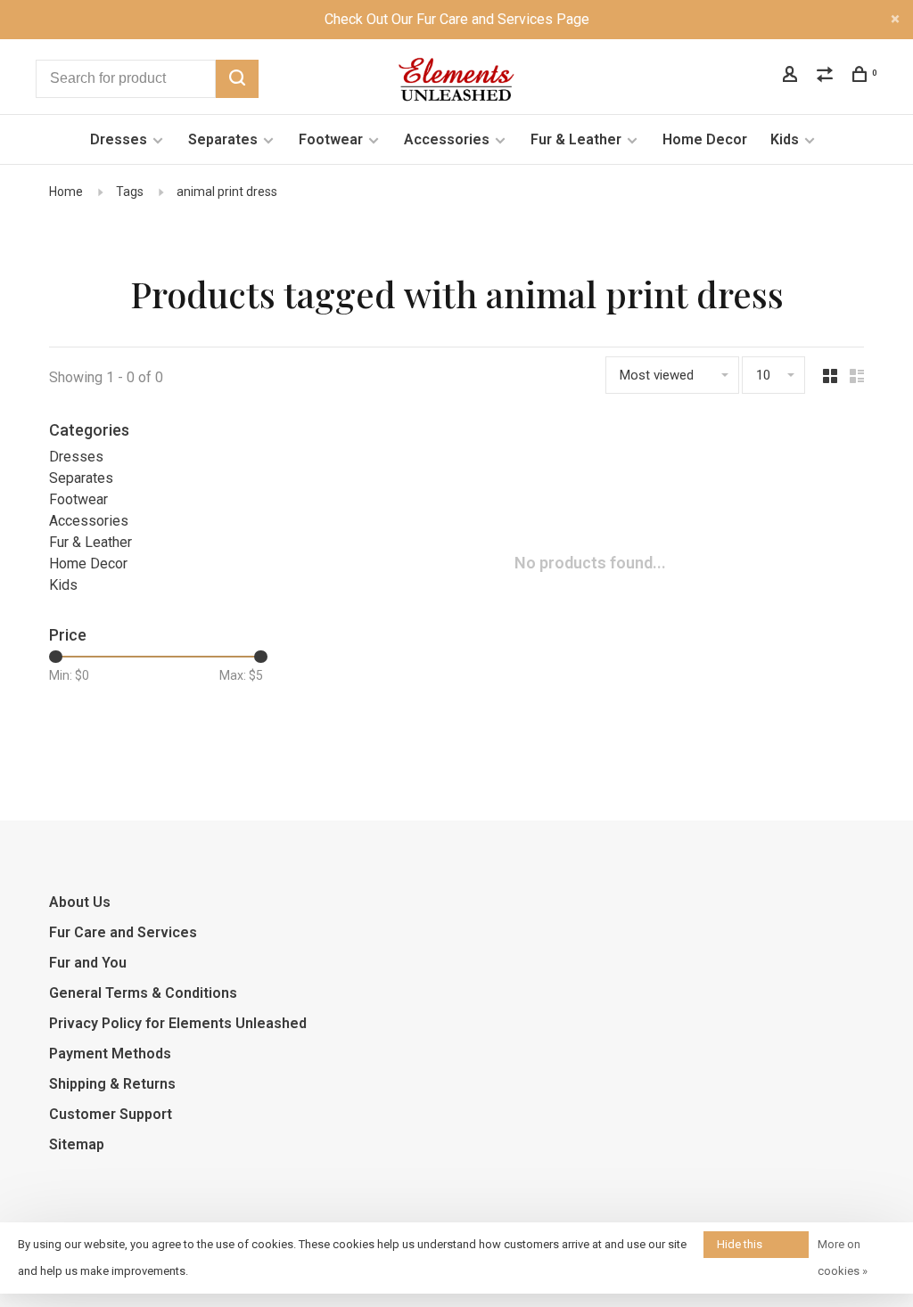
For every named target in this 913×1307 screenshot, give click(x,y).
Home (66, 191)
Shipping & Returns (112, 1083)
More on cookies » (843, 1258)
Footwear (331, 139)
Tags (130, 191)
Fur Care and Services (123, 932)
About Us (80, 902)
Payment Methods (110, 1053)
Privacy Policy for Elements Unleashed (178, 1023)
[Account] (792, 76)
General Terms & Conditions (143, 992)
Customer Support (110, 1114)
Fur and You (88, 962)
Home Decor (704, 139)
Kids (784, 139)
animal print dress (227, 191)
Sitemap (76, 1144)
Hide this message (741, 1248)
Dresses (118, 139)
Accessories (446, 139)
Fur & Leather (576, 139)
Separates (223, 139)
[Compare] (827, 76)
